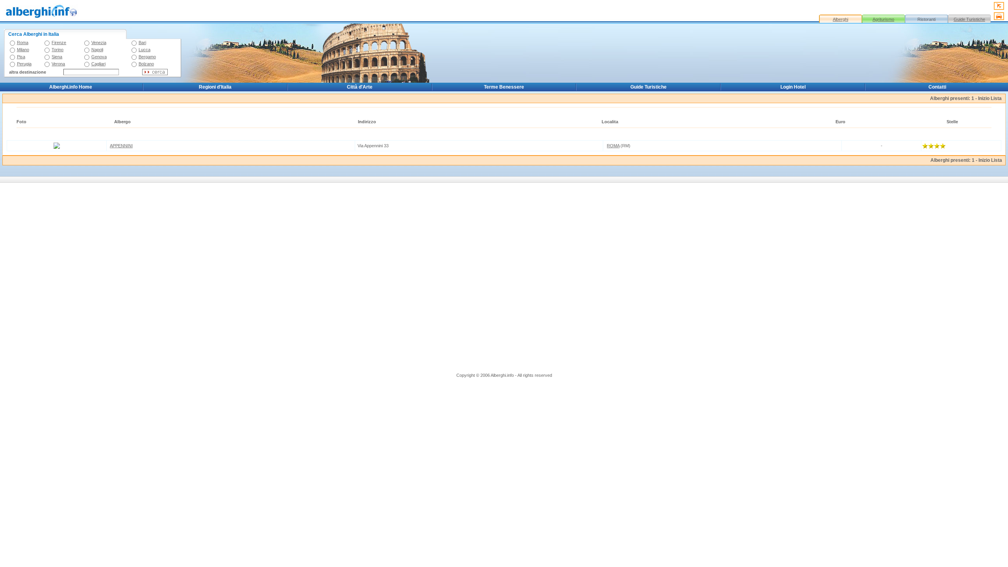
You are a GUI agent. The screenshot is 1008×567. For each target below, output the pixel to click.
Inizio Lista (990, 98)
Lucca (144, 49)
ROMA (613, 145)
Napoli (97, 49)
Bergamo (147, 56)
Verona (58, 63)
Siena (57, 56)
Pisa (21, 56)
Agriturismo (883, 19)
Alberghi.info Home (70, 87)
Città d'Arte (359, 87)
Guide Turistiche (969, 19)
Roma (22, 42)
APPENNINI (121, 145)
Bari (142, 42)
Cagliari (98, 63)
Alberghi (840, 19)
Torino (57, 49)
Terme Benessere (504, 87)
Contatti (937, 87)
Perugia (24, 63)
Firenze (59, 42)
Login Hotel (793, 87)
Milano (23, 49)
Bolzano (146, 63)
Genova (99, 56)
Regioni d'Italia (215, 87)
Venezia (98, 42)
